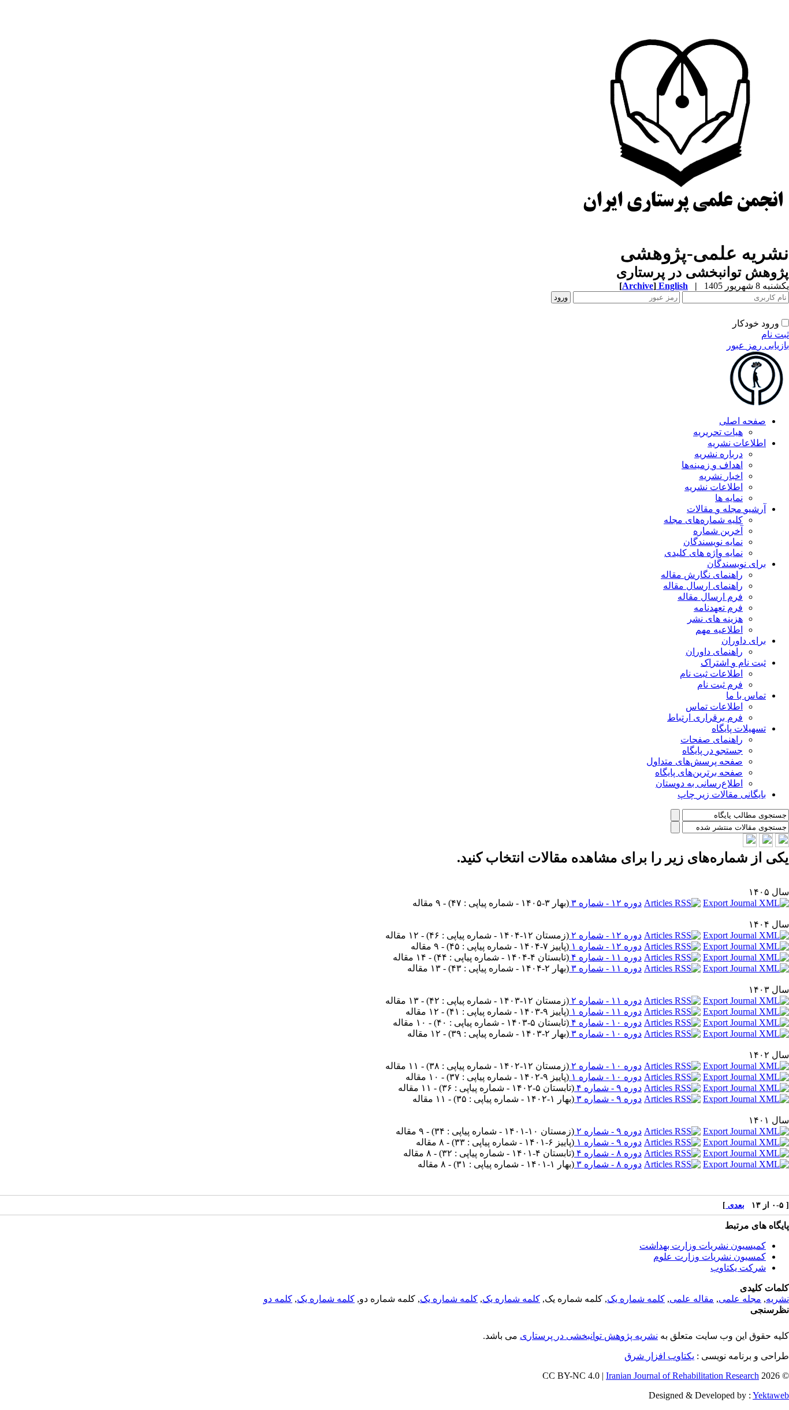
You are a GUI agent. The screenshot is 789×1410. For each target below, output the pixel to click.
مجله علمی (740, 1299)
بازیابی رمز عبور (758, 345)
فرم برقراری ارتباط (705, 717)
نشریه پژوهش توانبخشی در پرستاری (589, 1336)
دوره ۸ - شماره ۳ (608, 1164)
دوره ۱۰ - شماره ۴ (605, 1022)
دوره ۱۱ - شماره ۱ (605, 1011)
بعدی (735, 1205)
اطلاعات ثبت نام (711, 673)
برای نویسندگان (736, 564)
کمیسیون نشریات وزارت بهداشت (702, 1246)
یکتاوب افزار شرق (659, 1356)
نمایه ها (729, 498)
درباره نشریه (718, 454)
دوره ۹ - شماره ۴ (608, 1088)
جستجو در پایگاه (712, 750)
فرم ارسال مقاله (710, 597)
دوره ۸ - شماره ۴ (608, 1153)
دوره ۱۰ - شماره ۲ (605, 1066)
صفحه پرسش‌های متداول (694, 761)
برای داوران (743, 640)
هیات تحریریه (718, 432)
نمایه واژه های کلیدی (703, 553)
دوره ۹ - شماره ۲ (608, 1131)
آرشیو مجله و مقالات (726, 509)
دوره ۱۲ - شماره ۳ (605, 903)
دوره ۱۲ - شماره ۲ (605, 935)
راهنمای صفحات (711, 739)
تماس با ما (746, 695)
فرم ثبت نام (720, 684)
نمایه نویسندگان (713, 542)
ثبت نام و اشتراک (733, 662)
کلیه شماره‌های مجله (703, 520)
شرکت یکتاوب (738, 1267)
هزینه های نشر (715, 619)
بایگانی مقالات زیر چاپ (722, 794)
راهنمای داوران (714, 651)
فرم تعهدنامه (718, 608)
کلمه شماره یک (636, 1299)
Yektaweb (771, 1395)
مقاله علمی (691, 1299)
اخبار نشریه (721, 476)
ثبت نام (775, 334)
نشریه (777, 1299)
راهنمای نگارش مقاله (702, 575)
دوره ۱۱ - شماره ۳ (605, 968)
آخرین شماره (718, 531)
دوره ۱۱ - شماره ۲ (605, 1000)
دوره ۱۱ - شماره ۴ (605, 957)
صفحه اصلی (742, 421)
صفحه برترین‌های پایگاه (699, 772)
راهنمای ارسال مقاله (703, 586)
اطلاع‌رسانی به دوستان (699, 783)
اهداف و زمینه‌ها (712, 465)
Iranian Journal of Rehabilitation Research (682, 1376)
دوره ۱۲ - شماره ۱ (605, 946)
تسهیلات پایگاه (739, 728)
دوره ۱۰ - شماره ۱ (605, 1077)
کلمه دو (277, 1299)
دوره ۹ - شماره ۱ (608, 1142)
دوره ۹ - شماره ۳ (608, 1099)
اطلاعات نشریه (737, 443)
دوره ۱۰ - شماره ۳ (605, 1033)
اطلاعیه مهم (719, 629)
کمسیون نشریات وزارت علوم (709, 1256)
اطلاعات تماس (714, 706)
